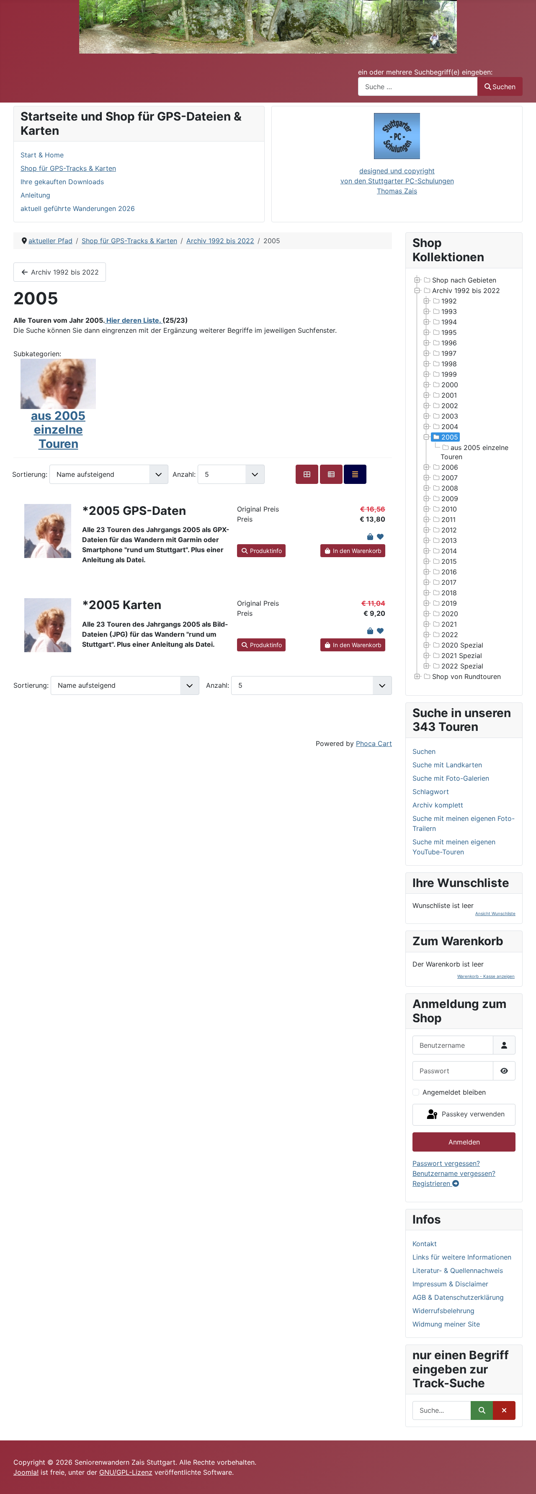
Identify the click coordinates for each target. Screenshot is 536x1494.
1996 (449, 343)
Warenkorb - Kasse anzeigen (486, 976)
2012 (449, 530)
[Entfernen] (504, 1410)
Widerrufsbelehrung (443, 1310)
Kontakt (424, 1243)
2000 (449, 385)
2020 (449, 613)
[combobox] (418, 86)
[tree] (463, 478)
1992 (449, 301)
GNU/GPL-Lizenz (125, 1472)
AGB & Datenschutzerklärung (458, 1297)
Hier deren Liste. (133, 320)
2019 (449, 603)
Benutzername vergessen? (453, 1173)
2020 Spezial (462, 645)
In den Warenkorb (356, 550)
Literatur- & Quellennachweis (457, 1270)
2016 (449, 572)
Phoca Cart (374, 743)
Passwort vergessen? (446, 1163)
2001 (449, 395)
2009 (449, 498)
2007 (449, 477)
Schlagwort (430, 791)
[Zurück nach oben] (521, 1478)
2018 (449, 593)
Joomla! (26, 1472)
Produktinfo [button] (265, 550)
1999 (449, 374)
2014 (449, 551)
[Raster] (307, 474)
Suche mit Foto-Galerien (450, 778)
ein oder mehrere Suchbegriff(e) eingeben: (425, 72)
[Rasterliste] (331, 474)
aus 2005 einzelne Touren (58, 430)
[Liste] (355, 474)
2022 (449, 634)
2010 (449, 509)
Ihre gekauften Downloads (62, 181)
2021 (449, 624)
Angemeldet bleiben (454, 1092)
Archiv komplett (437, 805)
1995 (449, 332)
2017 (448, 582)
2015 (449, 561)
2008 (449, 488)
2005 (449, 437)
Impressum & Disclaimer (450, 1284)
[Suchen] (482, 1410)
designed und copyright (397, 171)
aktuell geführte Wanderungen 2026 (78, 208)
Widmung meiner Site (446, 1324)
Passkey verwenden (472, 1114)
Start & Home (42, 155)
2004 (449, 426)
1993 (449, 311)
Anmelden (464, 1142)
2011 (448, 519)
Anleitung (35, 195)
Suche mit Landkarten (447, 765)
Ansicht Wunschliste (495, 913)
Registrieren (432, 1183)
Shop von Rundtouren (466, 676)
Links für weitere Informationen (461, 1257)
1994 (449, 322)
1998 (449, 364)
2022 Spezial (462, 666)
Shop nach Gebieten (464, 280)
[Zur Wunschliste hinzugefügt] (380, 536)
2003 (449, 416)
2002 (449, 405)
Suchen (503, 86)
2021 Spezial (461, 655)
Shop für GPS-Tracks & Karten (68, 168)
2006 (449, 467)
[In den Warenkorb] (370, 536)
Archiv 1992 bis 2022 (64, 272)
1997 (448, 353)
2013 (449, 540)
